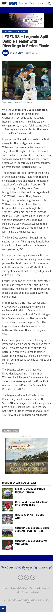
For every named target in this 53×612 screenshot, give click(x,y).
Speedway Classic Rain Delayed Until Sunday (31, 542)
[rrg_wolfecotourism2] (26, 473)
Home (6, 588)
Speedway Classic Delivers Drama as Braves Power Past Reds (32, 529)
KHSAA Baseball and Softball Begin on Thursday (30, 490)
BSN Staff (18, 52)
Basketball (35, 588)
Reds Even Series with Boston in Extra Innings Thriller (31, 503)
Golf (18, 592)
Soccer (25, 592)
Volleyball (35, 592)
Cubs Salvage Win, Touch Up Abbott (29, 516)
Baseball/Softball (19, 588)
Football (46, 588)
